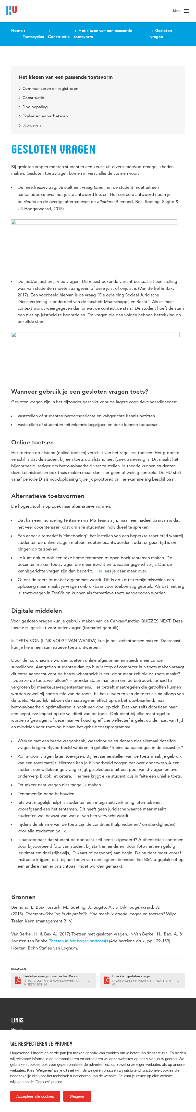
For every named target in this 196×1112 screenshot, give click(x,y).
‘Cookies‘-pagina (48, 1082)
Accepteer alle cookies (35, 1096)
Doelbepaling (35, 106)
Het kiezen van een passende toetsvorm (66, 77)
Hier (98, 570)
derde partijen (61, 1053)
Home (16, 1029)
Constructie (33, 97)
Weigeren (77, 1096)
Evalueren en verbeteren (45, 116)
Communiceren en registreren (50, 88)
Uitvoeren (31, 125)
